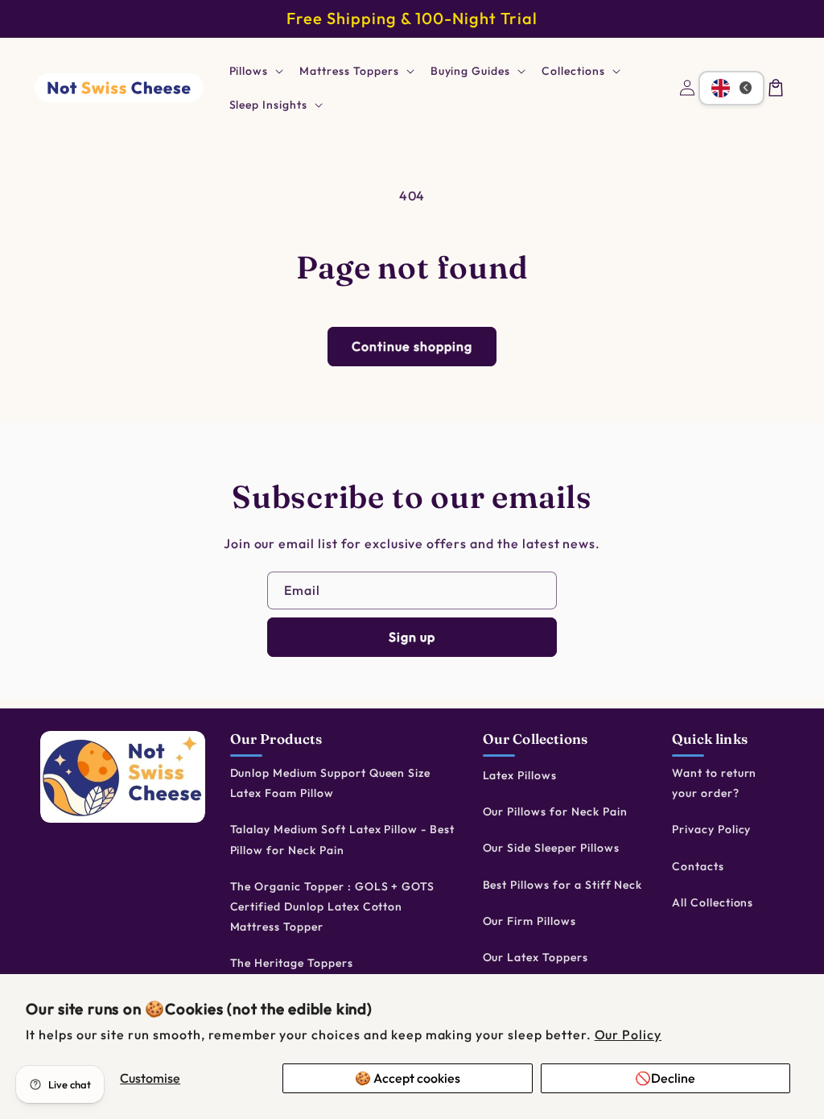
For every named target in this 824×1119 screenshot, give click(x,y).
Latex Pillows (520, 775)
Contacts (698, 866)
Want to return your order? (714, 783)
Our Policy (628, 1034)
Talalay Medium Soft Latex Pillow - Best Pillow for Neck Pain (342, 839)
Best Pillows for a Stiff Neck (563, 884)
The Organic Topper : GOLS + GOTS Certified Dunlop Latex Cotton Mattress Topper (332, 906)
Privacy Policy (711, 829)
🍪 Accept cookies (407, 1078)
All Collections (712, 902)
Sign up (412, 637)
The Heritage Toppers (291, 963)
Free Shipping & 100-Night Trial (412, 18)
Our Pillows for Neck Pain (555, 811)
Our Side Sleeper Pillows (551, 847)
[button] (255, 71)
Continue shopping (412, 346)
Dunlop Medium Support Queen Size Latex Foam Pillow (330, 783)
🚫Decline (665, 1078)
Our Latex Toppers (535, 957)
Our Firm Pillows (529, 921)
